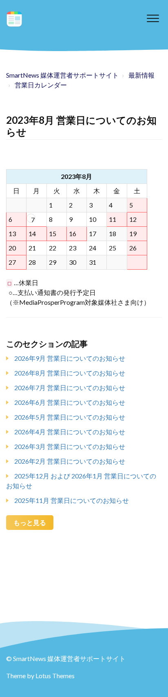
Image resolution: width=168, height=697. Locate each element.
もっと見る (29, 522)
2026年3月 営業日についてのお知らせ (69, 446)
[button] (153, 18)
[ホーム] (14, 19)
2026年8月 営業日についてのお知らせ (69, 373)
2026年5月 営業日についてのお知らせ (69, 417)
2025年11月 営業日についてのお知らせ (71, 500)
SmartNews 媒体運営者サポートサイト (62, 75)
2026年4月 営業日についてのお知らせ (69, 432)
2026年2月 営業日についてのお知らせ (69, 461)
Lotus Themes (55, 675)
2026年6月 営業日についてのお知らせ (69, 402)
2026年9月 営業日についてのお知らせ (69, 358)
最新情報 (141, 75)
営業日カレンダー (41, 85)
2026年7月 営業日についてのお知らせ (69, 387)
